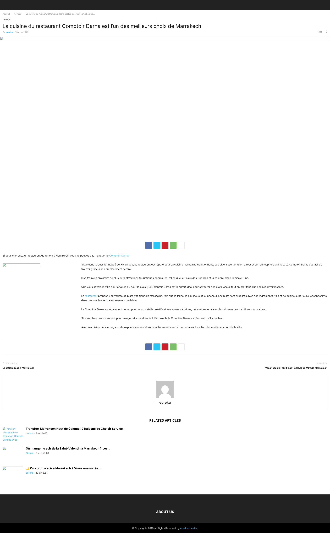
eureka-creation (189, 528)
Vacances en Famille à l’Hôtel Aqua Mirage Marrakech (296, 367)
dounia (29, 433)
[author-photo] (165, 397)
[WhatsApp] (173, 245)
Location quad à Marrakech (19, 367)
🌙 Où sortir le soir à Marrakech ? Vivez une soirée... (63, 468)
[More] (181, 245)
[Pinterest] (165, 245)
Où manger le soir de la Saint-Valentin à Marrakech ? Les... (68, 448)
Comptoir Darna (119, 255)
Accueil (6, 14)
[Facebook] (148, 245)
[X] (156, 245)
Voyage (17, 14)
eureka (9, 32)
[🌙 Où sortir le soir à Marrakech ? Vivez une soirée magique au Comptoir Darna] (13, 474)
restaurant (91, 295)
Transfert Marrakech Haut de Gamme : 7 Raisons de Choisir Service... (75, 428)
